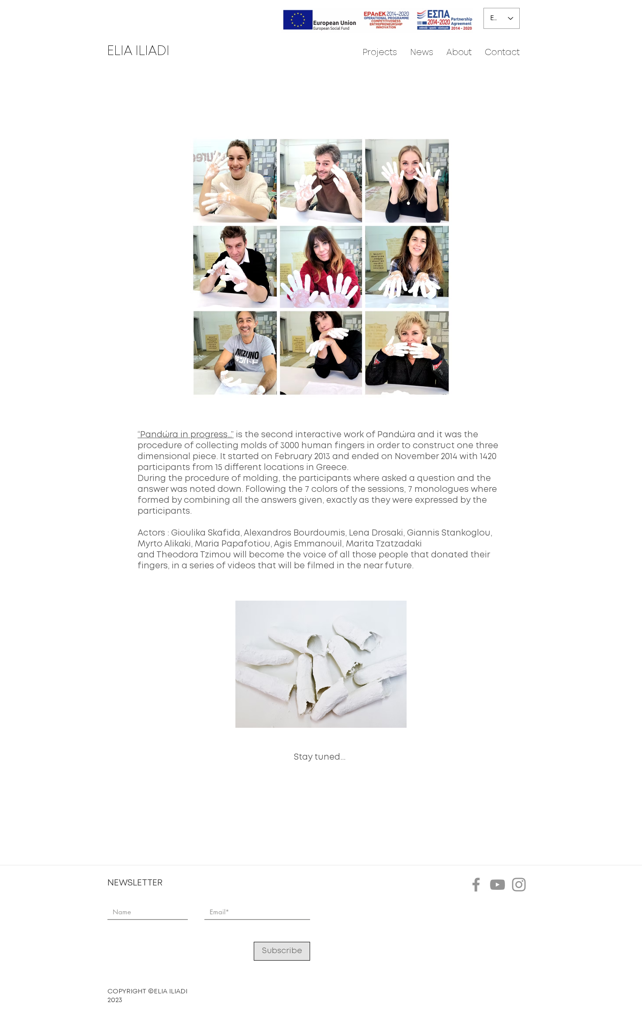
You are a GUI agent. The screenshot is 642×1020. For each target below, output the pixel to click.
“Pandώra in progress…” (186, 435)
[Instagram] (519, 884)
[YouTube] (497, 884)
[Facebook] (476, 884)
